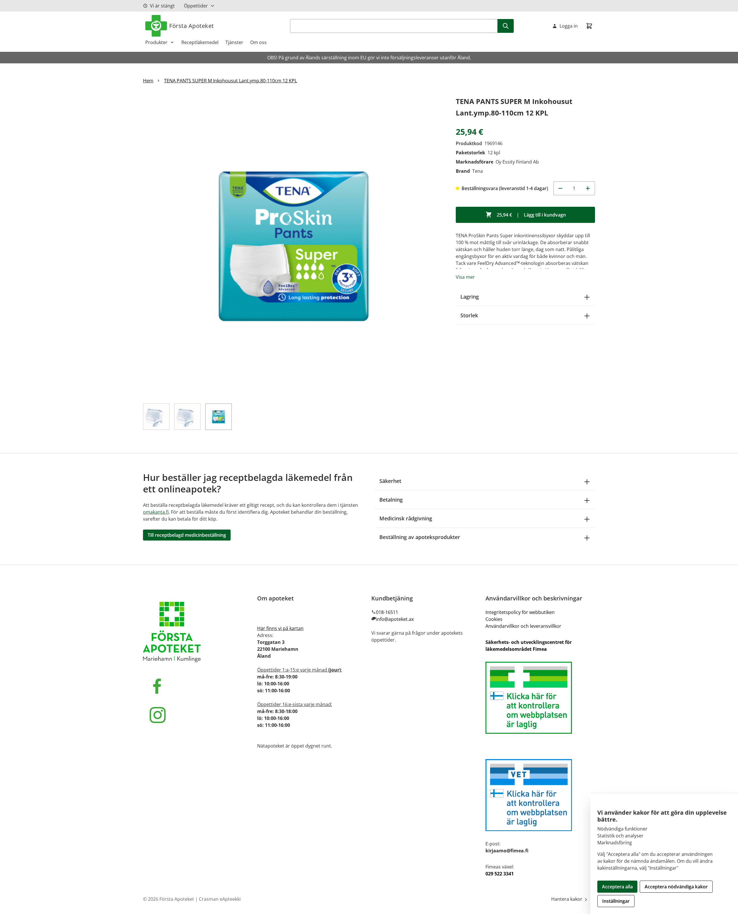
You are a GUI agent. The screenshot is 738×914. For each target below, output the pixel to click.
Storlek (469, 315)
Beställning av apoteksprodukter (419, 537)
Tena (477, 171)
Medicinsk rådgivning (405, 518)
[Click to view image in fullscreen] (293, 246)
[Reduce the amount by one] (560, 188)
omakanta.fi (156, 512)
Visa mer (465, 277)
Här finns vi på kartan (280, 628)
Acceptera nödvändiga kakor (676, 886)
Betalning (391, 499)
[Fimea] (540, 698)
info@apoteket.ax (395, 619)
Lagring (469, 296)
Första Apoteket (191, 26)
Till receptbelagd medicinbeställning (187, 535)
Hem (148, 80)
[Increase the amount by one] (588, 188)
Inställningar (616, 901)
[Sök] (506, 26)
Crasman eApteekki (220, 899)
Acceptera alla (617, 886)
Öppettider (196, 6)
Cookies (493, 619)
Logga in (569, 26)
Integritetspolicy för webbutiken (520, 612)
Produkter (156, 42)
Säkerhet (390, 480)
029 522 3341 (499, 874)
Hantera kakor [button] (567, 899)
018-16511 (387, 612)
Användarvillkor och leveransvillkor (523, 626)
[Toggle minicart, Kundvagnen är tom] (589, 26)
